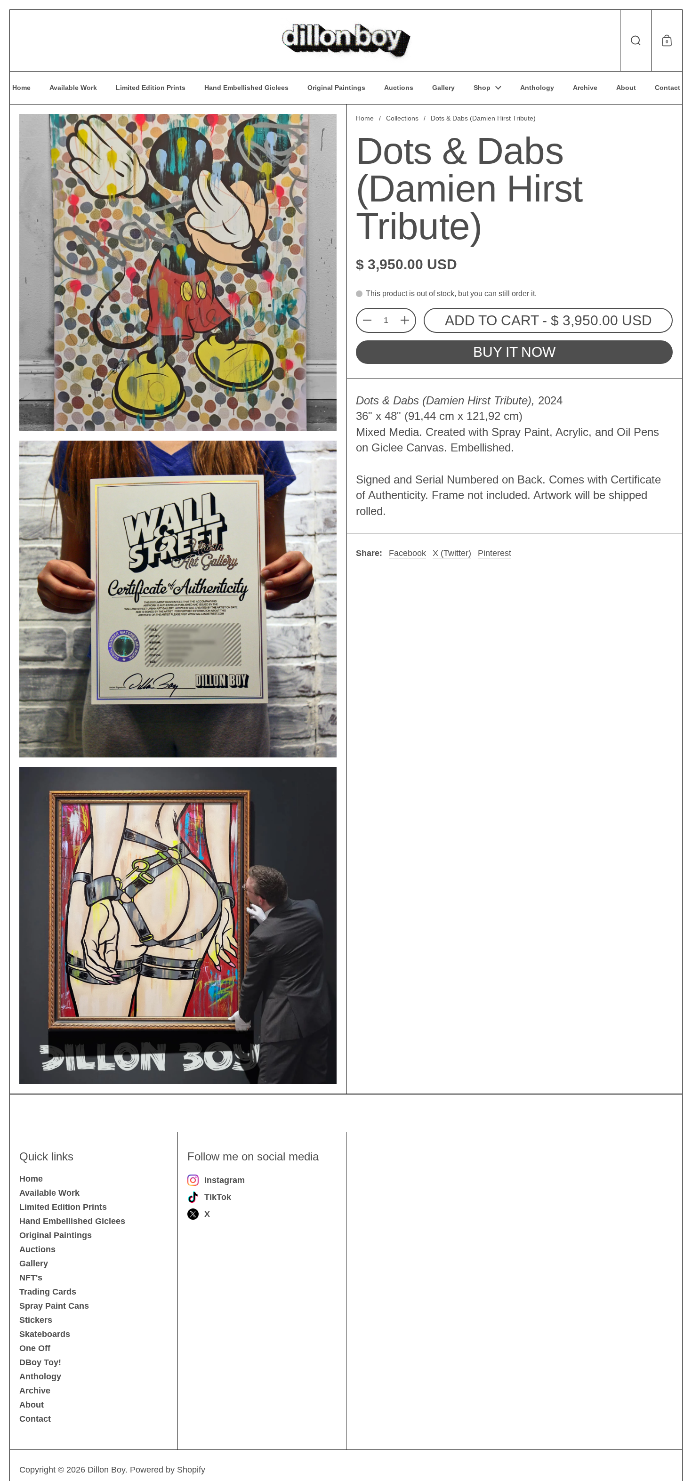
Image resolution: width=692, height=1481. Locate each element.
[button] (635, 40)
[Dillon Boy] (346, 40)
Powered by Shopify (167, 1469)
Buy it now (514, 352)
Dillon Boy (106, 1469)
